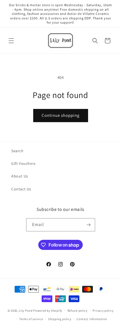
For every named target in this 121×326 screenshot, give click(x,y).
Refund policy (78, 311)
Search (17, 150)
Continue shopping (61, 115)
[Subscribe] (88, 224)
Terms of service (31, 319)
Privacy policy (103, 311)
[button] (11, 41)
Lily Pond (25, 310)
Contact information (92, 319)
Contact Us (21, 189)
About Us (19, 176)
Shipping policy (59, 319)
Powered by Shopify (47, 310)
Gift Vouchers (23, 163)
